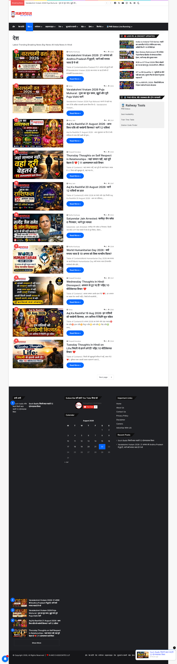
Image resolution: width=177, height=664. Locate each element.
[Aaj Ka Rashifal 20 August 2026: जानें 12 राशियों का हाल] (38, 196)
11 (75, 441)
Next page (103, 377)
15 (102, 441)
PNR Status (125, 109)
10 (68, 441)
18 (75, 447)
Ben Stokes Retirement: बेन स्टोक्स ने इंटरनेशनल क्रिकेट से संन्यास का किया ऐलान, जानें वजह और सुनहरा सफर (149, 55)
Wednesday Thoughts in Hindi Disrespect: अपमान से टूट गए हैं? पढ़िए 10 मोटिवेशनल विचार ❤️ (87, 285)
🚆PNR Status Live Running (118, 26)
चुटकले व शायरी (71, 26)
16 (109, 441)
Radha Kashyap (74, 52)
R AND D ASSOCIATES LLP (59, 655)
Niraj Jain (71, 120)
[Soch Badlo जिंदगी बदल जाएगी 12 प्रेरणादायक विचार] (20, 499)
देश (29, 26)
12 (82, 441)
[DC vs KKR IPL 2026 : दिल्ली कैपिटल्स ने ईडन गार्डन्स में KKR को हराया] (127, 85)
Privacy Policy (122, 416)
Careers (119, 424)
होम (14, 26)
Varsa (70, 86)
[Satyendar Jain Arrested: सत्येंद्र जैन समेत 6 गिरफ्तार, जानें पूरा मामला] (38, 228)
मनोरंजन (37, 26)
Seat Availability (127, 114)
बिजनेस (99, 26)
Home (118, 404)
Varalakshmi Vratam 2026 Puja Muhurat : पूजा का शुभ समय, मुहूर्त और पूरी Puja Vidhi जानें (58, 3)
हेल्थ (90, 26)
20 (88, 447)
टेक (60, 26)
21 (95, 447)
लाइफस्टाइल (49, 26)
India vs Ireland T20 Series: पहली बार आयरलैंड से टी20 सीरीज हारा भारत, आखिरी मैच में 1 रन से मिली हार (149, 44)
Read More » (75, 79)
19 (82, 447)
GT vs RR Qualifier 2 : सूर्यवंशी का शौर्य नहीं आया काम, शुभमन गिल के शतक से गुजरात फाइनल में (150, 75)
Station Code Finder (129, 125)
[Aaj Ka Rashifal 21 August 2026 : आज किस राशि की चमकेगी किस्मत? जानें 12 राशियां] (38, 133)
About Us (120, 408)
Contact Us (121, 412)
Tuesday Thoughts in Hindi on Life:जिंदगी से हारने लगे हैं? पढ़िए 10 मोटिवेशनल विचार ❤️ (89, 348)
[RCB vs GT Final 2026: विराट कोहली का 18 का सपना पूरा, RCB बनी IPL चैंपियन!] (127, 65)
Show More (36, 643)
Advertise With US (124, 428)
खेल (82, 26)
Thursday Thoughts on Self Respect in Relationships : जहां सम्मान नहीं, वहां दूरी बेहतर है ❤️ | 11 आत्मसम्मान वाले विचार (89, 159)
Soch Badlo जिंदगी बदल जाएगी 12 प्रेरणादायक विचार (136, 440)
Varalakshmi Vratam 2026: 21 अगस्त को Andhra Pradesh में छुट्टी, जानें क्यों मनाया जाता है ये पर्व (89, 59)
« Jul (66, 462)
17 (68, 447)
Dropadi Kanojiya (74, 152)
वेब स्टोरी (21, 26)
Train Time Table (127, 120)
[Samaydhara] (21, 14)
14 (95, 441)
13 (88, 441)
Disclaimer (120, 420)
